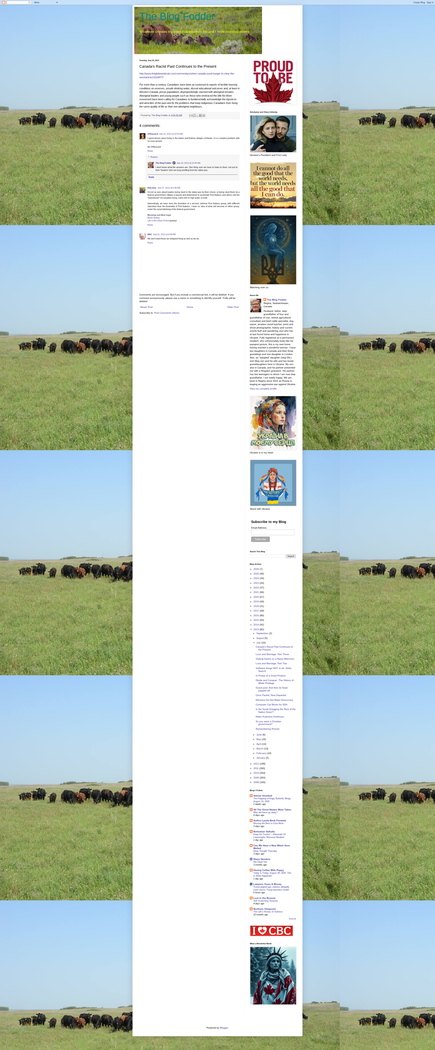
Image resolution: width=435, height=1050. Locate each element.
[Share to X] (197, 115)
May (259, 739)
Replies (154, 157)
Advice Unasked (262, 795)
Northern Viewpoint (264, 909)
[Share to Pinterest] (203, 115)
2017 (257, 610)
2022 (257, 587)
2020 (257, 597)
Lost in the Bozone (264, 898)
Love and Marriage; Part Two (271, 663)
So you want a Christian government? (268, 723)
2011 (256, 768)
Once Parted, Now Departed (271, 695)
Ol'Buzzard (152, 134)
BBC (149, 234)
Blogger (224, 1027)
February (261, 753)
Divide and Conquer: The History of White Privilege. (275, 681)
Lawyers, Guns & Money (267, 884)
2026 (257, 569)
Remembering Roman (268, 728)
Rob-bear (151, 188)
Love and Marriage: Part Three (272, 654)
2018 (257, 606)
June (259, 734)
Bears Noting (153, 218)
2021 (257, 592)
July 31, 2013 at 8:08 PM (164, 234)
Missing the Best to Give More (268, 823)
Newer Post (146, 307)
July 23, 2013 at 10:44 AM (188, 163)
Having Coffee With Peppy (268, 870)
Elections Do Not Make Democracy (274, 700)
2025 (257, 573)
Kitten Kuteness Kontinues (270, 716)
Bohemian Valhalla (264, 831)
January (261, 757)
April (259, 744)
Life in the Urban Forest (158, 220)
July (258, 642)
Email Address (258, 527)
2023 (257, 583)
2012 (257, 763)
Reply (150, 151)
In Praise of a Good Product (271, 675)
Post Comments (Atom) (166, 312)
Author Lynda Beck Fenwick (269, 820)
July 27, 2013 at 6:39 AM (169, 188)
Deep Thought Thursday (265, 851)
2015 (257, 620)
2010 (257, 773)
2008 (257, 782)
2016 (257, 615)
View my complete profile (263, 388)
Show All (292, 919)
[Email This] (191, 115)
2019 (257, 601)
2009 (257, 777)
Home (190, 307)
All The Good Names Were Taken (272, 809)
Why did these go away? (265, 812)
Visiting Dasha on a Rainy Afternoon (275, 658)
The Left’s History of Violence (268, 911)
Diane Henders (261, 859)
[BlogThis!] (194, 115)
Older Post (233, 307)
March (260, 748)
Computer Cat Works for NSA (271, 704)
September (262, 633)
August (260, 638)
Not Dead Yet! (260, 862)
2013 (257, 629)
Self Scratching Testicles (265, 901)
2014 (257, 624)
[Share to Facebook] (200, 115)
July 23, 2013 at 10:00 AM (171, 134)
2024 (257, 578)
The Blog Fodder (177, 16)
